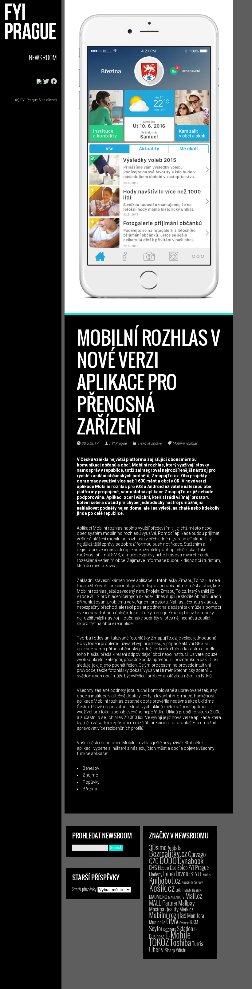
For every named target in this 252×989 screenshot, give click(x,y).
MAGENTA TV (176, 897)
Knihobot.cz (165, 880)
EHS (153, 867)
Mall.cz (193, 895)
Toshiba (180, 942)
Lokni (179, 889)
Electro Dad (167, 867)
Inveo (182, 873)
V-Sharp (168, 950)
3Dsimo (158, 847)
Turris (197, 943)
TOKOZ (159, 941)
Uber (154, 949)
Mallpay (186, 902)
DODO (168, 860)
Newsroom (43, 57)
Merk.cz (186, 909)
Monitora (195, 915)
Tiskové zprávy (149, 443)
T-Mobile (178, 934)
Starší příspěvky (84, 889)
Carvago (197, 854)
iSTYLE (195, 874)
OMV (172, 921)
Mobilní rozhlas (185, 443)
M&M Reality (192, 890)
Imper (169, 873)
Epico (182, 867)
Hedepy (155, 874)
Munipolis (157, 922)
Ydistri (181, 950)
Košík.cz (162, 887)
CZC (154, 861)
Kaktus (207, 874)
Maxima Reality (164, 909)
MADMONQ (158, 896)
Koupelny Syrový (192, 882)
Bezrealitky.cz (168, 853)
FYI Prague (118, 443)
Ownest (184, 923)
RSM (194, 922)
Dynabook (190, 860)
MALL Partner (163, 902)
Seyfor (155, 928)
